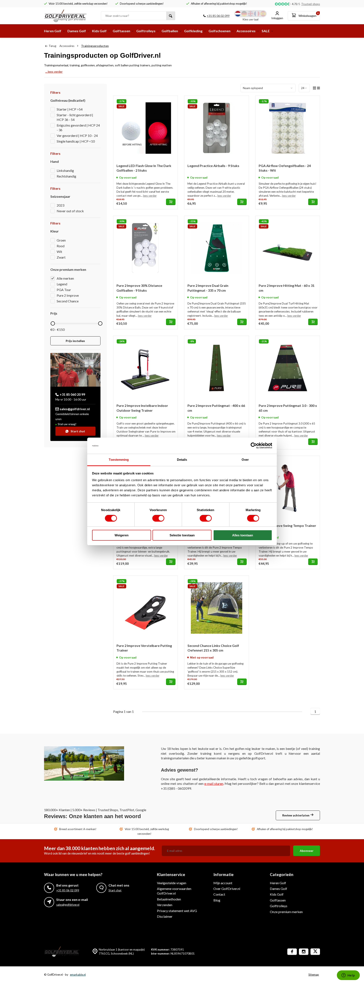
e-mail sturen (213, 783)
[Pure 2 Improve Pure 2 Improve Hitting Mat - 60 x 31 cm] (288, 248)
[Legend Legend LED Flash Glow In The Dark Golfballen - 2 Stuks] (145, 128)
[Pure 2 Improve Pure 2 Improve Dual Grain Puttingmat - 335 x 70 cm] (216, 248)
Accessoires (246, 31)
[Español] (263, 13)
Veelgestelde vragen (171, 883)
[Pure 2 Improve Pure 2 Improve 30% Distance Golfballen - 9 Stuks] (145, 248)
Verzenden (164, 905)
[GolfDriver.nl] (69, 15)
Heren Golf (52, 31)
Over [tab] (245, 459)
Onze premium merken (286, 912)
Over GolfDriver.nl (226, 889)
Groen (61, 240)
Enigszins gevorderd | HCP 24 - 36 (78, 127)
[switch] (158, 518)
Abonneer (306, 850)
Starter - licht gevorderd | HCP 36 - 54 (75, 117)
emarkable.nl (78, 974)
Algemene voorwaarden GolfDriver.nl (174, 891)
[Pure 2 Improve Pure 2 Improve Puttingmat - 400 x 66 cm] (216, 368)
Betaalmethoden (169, 899)
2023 (60, 205)
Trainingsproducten (95, 46)
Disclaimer (165, 916)
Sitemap (313, 974)
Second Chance (68, 301)
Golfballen (170, 31)
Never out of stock (70, 211)
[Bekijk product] (170, 202)
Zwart (61, 257)
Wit (59, 252)
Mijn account (222, 883)
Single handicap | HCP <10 (76, 141)
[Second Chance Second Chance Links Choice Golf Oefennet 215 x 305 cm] (216, 608)
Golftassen (121, 31)
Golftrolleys (145, 31)
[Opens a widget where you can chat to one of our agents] (348, 975)
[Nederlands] (238, 13)
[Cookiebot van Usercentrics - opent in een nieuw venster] (253, 445)
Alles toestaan (242, 535)
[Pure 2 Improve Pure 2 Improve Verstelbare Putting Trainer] (145, 608)
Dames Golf (76, 31)
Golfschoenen (219, 31)
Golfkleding (193, 31)
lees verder (150, 195)
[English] (250, 13)
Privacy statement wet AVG (177, 911)
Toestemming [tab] (119, 459)
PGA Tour (64, 290)
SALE (266, 31)
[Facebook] (292, 951)
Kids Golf (99, 31)
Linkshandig (65, 170)
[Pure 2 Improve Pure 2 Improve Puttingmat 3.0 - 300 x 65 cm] (288, 368)
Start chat (78, 431)
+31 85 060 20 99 (72, 394)
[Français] (257, 13)
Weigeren (121, 535)
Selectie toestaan (182, 535)
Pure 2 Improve (68, 295)
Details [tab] (182, 459)
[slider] (53, 323)
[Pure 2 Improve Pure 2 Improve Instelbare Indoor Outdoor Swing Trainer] (145, 368)
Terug (52, 46)
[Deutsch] (244, 13)
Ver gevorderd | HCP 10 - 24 (77, 136)
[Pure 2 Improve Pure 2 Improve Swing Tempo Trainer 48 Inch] (288, 488)
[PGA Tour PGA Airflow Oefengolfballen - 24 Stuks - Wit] (288, 128)
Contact (219, 894)
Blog (216, 900)
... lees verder (54, 71)
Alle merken (65, 278)
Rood (60, 246)
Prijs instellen (75, 341)
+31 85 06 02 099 (218, 15)
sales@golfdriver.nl (75, 409)
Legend (62, 284)
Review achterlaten (295, 815)
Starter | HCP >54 (70, 109)
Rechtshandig (66, 176)
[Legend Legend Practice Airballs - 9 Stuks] (216, 128)
